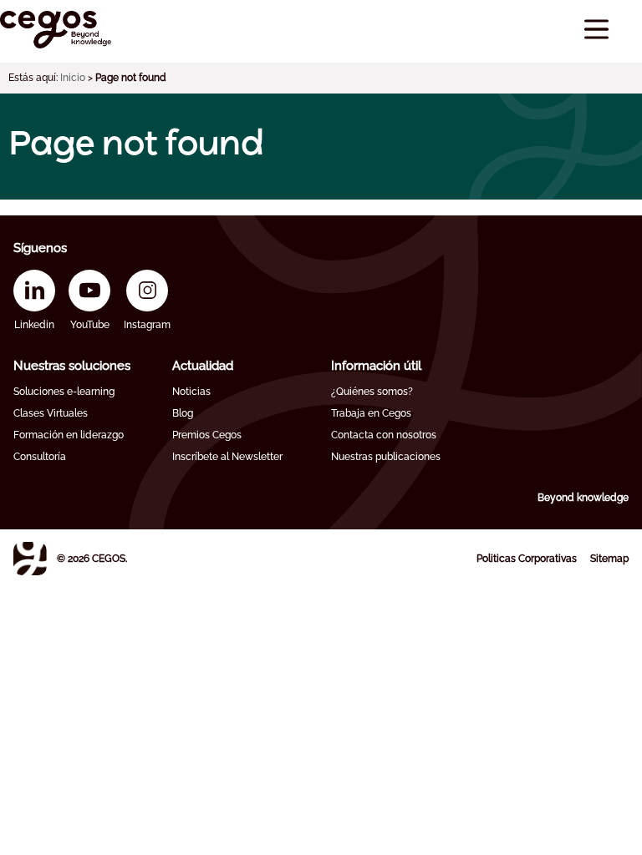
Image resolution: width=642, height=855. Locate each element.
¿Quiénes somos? (372, 391)
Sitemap (609, 558)
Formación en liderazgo (68, 435)
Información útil (376, 365)
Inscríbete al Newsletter (227, 457)
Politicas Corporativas (526, 558)
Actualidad (202, 365)
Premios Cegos (207, 435)
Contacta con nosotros (383, 435)
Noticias (191, 391)
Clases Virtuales (50, 413)
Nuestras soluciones (71, 365)
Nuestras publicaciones (386, 457)
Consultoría (39, 457)
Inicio (72, 77)
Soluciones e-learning (64, 391)
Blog (182, 413)
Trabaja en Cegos (371, 413)
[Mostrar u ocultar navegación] (596, 30)
